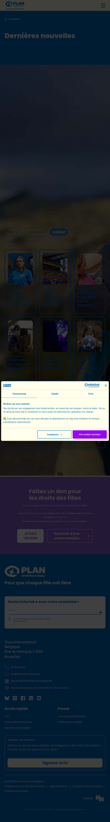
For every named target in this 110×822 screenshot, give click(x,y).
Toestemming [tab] (19, 393)
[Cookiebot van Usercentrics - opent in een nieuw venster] (86, 385)
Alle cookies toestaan (89, 434)
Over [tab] (90, 393)
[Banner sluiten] (106, 385)
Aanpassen (52, 434)
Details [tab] (55, 393)
